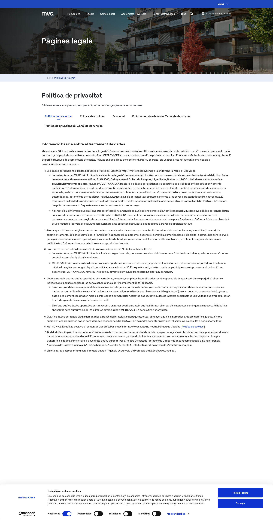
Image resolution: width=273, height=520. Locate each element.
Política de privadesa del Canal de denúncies (161, 116)
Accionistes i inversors (133, 13)
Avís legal (118, 116)
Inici (49, 77)
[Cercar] (192, 14)
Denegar (240, 503)
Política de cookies (92, 116)
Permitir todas (240, 492)
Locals (90, 13)
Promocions (73, 13)
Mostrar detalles (176, 513)
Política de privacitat (58, 116)
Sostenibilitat (107, 13)
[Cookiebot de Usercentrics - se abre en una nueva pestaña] (27, 513)
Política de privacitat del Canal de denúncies (74, 125)
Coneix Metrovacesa (164, 13)
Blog (183, 13)
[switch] (98, 513)
